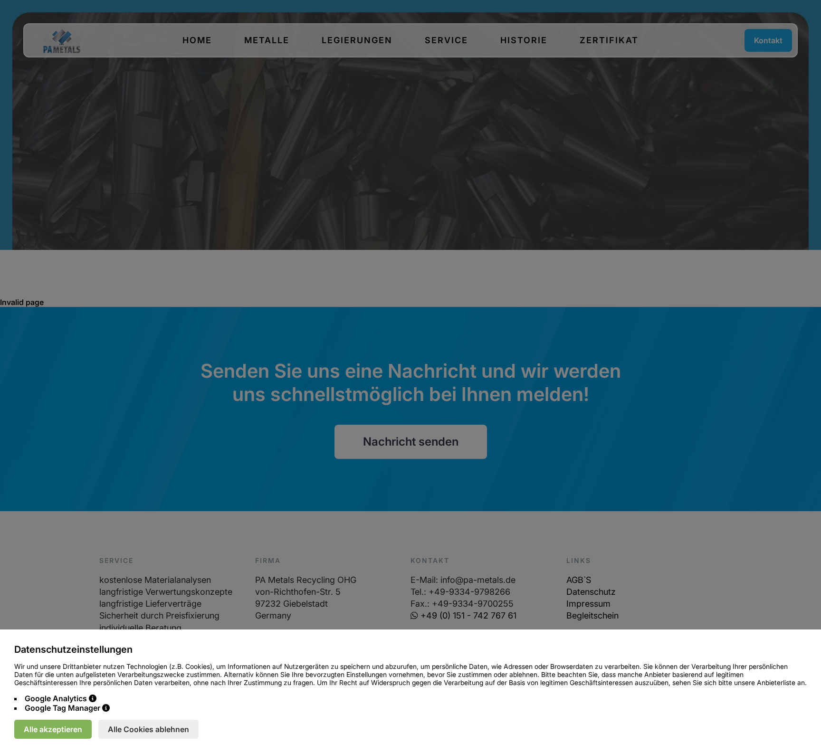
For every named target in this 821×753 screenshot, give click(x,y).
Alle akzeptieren (53, 729)
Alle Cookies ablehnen (148, 729)
